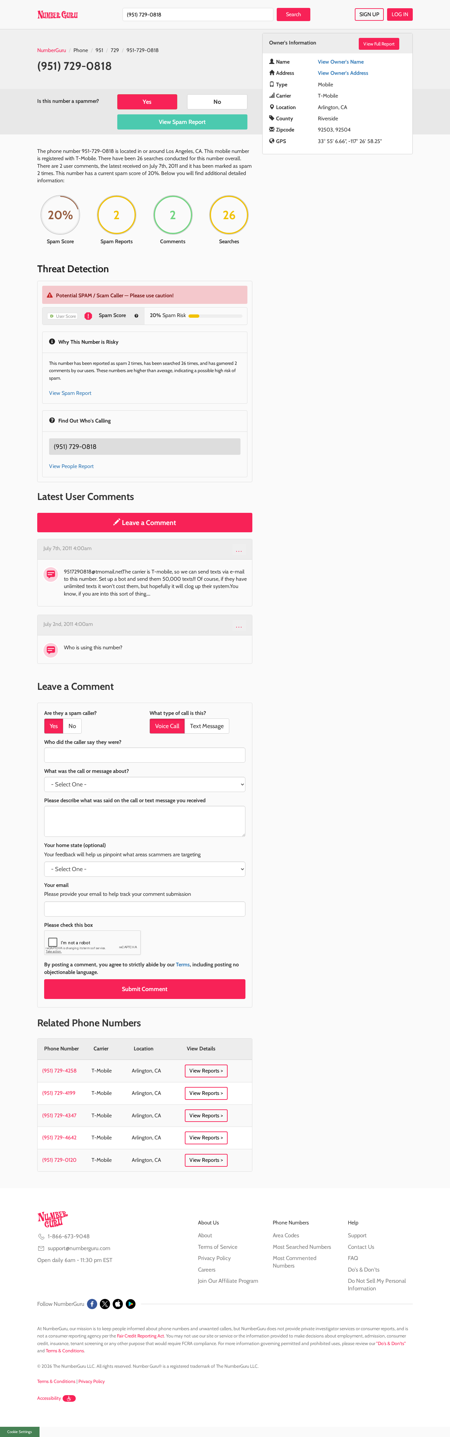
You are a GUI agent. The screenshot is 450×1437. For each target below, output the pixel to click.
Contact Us (361, 1247)
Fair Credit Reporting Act (140, 1336)
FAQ (353, 1258)
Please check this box (68, 925)
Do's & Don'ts (364, 1269)
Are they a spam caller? (70, 713)
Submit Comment (144, 989)
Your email (56, 885)
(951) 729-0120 (59, 1160)
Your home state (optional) (75, 845)
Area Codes (286, 1235)
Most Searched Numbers (302, 1247)
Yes (147, 101)
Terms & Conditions (65, 1351)
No (217, 101)
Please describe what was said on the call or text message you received (125, 800)
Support (357, 1235)
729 (115, 50)
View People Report (71, 466)
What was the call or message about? (86, 771)
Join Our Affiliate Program (228, 1280)
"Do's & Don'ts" (391, 1343)
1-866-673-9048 (69, 1236)
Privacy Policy (214, 1258)
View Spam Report (182, 122)
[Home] (57, 14)
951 (99, 50)
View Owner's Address (343, 73)
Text (207, 726)
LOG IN (400, 14)
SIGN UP (369, 14)
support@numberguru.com (79, 1248)
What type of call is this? (178, 713)
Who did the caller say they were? (82, 742)
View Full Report (379, 44)
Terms (183, 964)
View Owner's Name (341, 62)
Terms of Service (218, 1247)
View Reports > (206, 1071)
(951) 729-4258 (59, 1071)
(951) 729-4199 (58, 1093)
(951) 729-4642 (59, 1137)
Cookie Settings (19, 1431)
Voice (167, 726)
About (205, 1235)
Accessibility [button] (49, 1398)
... (239, 549)
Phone (80, 50)
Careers (206, 1269)
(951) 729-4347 (59, 1115)
